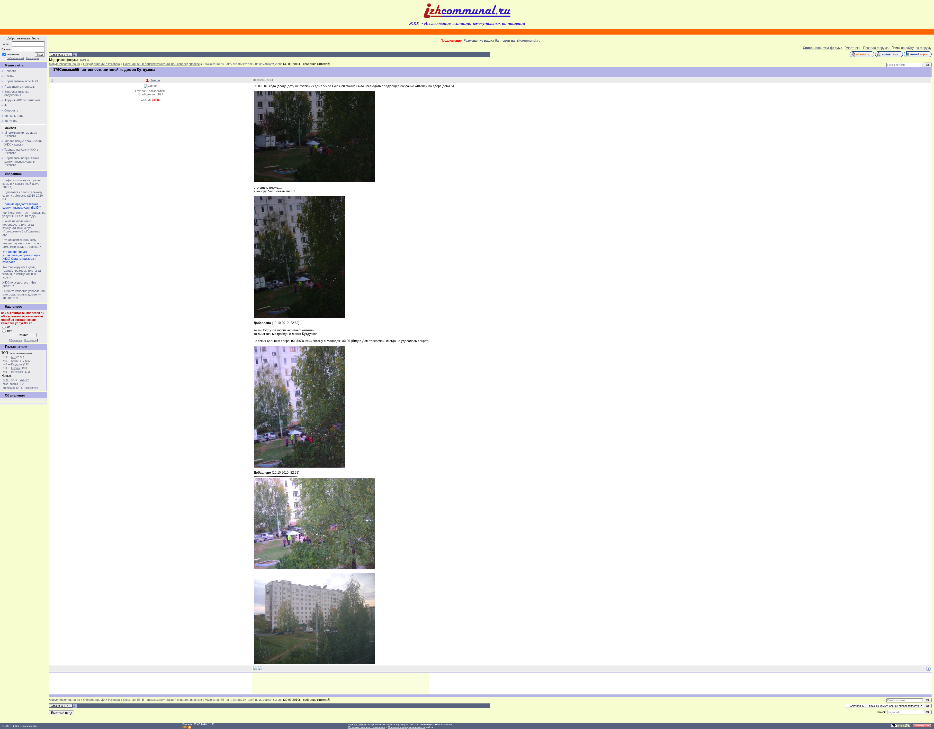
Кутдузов (16, 364)
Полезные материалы (19, 86)
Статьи (9, 76)
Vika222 (24, 379)
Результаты (16, 340)
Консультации (14, 116)
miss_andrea (10, 383)
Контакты (11, 121)
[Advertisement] (340, 683)
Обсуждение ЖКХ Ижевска (101, 64)
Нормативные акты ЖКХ (21, 81)
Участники (852, 48)
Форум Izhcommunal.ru (64, 64)
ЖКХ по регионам (28, 100)
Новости (10, 71)
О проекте (11, 110)
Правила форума (876, 48)
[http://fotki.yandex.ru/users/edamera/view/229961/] (299, 317)
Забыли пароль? (15, 58)
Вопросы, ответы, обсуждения (16, 93)
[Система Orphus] (901, 726)
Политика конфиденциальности (406, 727)
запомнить (12, 54)
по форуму (924, 48)
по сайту (907, 48)
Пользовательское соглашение (366, 727)
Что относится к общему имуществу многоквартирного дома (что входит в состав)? (22, 243)
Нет (9, 330)
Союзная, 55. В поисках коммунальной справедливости (161, 64)
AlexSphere (31, 387)
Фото (7, 105)
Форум (8, 100)
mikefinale (17, 371)
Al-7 (13, 357)
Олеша (15, 368)
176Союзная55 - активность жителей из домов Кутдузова (242, 64)
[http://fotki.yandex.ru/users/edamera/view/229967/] (314, 663)
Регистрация (32, 58)
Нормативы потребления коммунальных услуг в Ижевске (21, 162)
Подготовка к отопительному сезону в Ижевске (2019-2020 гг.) (22, 196)
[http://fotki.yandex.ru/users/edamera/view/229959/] (314, 181)
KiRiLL (6, 379)
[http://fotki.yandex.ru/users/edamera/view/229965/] (314, 568)
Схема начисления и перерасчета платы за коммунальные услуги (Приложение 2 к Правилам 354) (21, 228)
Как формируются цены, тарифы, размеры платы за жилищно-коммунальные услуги (21, 272)
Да (8, 326)
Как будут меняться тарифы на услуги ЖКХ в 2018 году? (23, 214)
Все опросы (30, 340)
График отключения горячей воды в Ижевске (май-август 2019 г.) (22, 184)
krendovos (9, 387)
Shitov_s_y (17, 360)
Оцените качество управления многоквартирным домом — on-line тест (23, 294)
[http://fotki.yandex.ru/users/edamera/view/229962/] (299, 466)
